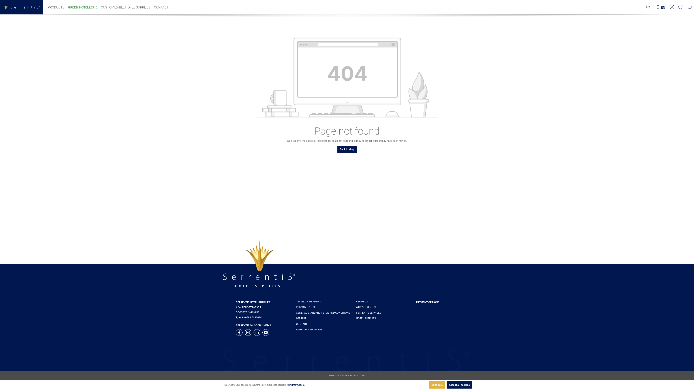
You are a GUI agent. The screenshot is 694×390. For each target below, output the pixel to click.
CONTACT (301, 323)
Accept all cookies (459, 385)
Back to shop (347, 149)
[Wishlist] (648, 7)
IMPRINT (301, 318)
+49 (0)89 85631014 (250, 317)
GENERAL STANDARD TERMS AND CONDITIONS (323, 312)
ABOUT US (362, 301)
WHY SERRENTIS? (366, 307)
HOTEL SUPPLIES (366, 318)
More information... (296, 385)
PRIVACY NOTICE (306, 307)
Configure (437, 385)
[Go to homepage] (21, 7)
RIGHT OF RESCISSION (309, 329)
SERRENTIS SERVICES (368, 312)
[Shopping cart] (689, 7)
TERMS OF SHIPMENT (308, 301)
